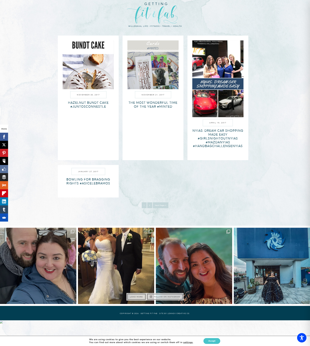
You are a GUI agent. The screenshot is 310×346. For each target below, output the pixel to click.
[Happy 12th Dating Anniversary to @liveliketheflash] (194, 266)
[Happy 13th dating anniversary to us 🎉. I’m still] (38, 266)
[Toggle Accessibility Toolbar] (302, 338)
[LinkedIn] (4, 201)
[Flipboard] (4, 193)
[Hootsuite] (4, 161)
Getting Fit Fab (155, 14)
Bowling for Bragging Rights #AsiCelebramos (88, 181)
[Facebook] (4, 137)
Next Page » (160, 205)
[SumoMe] (4, 217)
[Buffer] (4, 177)
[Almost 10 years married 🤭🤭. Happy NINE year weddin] (116, 266)
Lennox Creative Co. (179, 313)
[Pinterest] (4, 153)
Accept (211, 340)
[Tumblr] (4, 209)
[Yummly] (4, 185)
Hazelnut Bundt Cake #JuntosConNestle (88, 104)
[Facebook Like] (4, 169)
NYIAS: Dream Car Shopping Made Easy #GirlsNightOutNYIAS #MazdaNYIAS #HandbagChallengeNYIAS (217, 138)
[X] (4, 145)
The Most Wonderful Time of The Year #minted (153, 104)
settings (188, 342)
